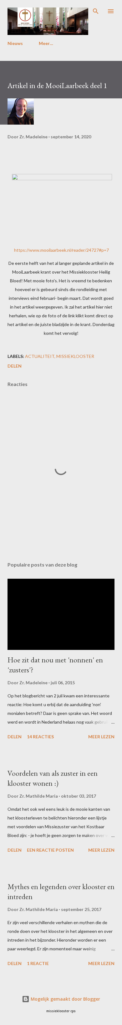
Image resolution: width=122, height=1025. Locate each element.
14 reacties (40, 736)
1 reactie (38, 963)
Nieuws (15, 43)
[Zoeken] (95, 11)
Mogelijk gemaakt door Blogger (64, 999)
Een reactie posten (50, 850)
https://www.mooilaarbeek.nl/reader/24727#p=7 (61, 250)
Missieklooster (75, 356)
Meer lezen (101, 736)
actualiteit (39, 356)
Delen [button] (15, 366)
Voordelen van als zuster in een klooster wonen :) (53, 778)
